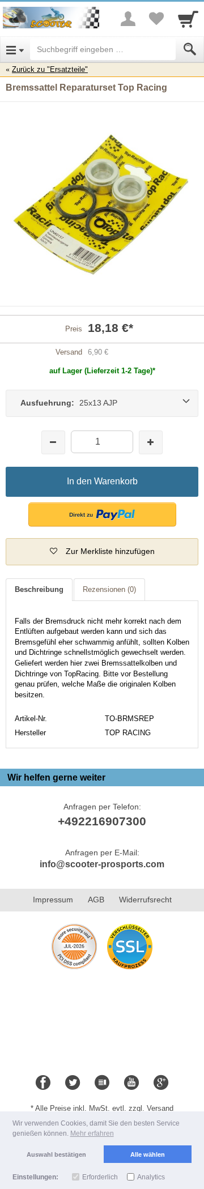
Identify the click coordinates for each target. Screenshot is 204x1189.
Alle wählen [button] (147, 1154)
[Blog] (102, 1083)
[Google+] (161, 1083)
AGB (96, 899)
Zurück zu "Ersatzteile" (50, 69)
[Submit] (189, 49)
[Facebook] (43, 1083)
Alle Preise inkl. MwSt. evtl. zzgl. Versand (104, 1108)
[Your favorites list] (156, 18)
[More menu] (128, 18)
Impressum (53, 899)
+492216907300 (102, 821)
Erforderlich (100, 1177)
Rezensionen (109, 589)
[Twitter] (72, 1083)
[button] (102, 514)
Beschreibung (39, 589)
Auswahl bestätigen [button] (56, 1154)
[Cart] (188, 18)
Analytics (151, 1177)
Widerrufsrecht (145, 899)
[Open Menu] (15, 49)
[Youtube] (131, 1083)
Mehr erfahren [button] (92, 1133)
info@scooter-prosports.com (102, 864)
